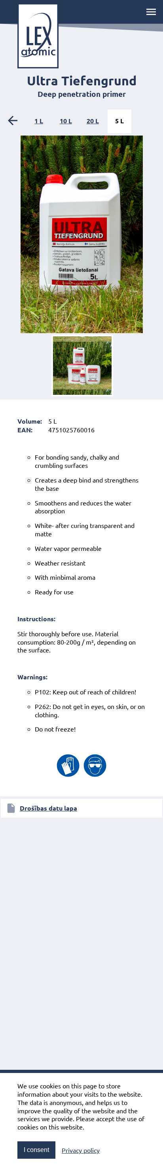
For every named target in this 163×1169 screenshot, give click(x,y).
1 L (38, 121)
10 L (66, 121)
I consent (36, 1149)
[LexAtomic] (38, 35)
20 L (93, 121)
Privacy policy (81, 1150)
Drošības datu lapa (48, 808)
